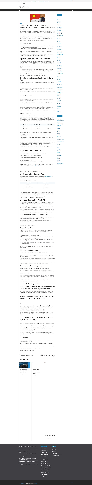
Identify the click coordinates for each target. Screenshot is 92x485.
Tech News (23, 10)
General (58, 134)
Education (33, 10)
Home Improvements (43, 10)
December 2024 (59, 49)
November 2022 (59, 89)
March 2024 (59, 63)
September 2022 (60, 92)
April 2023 (59, 81)
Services (58, 153)
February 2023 (59, 84)
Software (58, 157)
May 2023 (58, 79)
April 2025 (59, 43)
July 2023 (58, 76)
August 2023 (59, 74)
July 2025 (58, 38)
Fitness (58, 131)
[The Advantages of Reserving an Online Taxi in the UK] (24, 362)
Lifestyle (50, 10)
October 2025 (59, 33)
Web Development (60, 163)
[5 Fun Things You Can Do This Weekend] (50, 362)
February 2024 (59, 65)
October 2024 (59, 52)
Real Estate (59, 150)
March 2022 (59, 101)
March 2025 (59, 44)
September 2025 (60, 35)
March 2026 (59, 25)
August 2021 (59, 106)
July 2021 (58, 108)
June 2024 (59, 59)
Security (58, 152)
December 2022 (59, 87)
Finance (67, 10)
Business (28, 10)
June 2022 (59, 97)
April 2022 (59, 100)
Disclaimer (54, 451)
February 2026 (59, 27)
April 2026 (59, 24)
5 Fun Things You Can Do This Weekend (50, 436)
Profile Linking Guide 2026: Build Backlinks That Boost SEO (28, 464)
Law (58, 142)
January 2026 (59, 28)
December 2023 (59, 68)
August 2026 (59, 17)
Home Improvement (60, 139)
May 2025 (58, 41)
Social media (59, 155)
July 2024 (58, 57)
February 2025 (59, 46)
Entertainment (59, 126)
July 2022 (58, 95)
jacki (25, 29)
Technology (55, 10)
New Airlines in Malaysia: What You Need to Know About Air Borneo (37, 371)
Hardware (59, 136)
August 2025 (59, 36)
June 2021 (59, 109)
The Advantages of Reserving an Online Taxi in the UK (24, 371)
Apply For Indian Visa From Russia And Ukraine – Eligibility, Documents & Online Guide (47, 355)
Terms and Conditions (55, 455)
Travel (60, 10)
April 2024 (59, 62)
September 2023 (60, 73)
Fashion (58, 128)
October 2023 (59, 71)
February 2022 (59, 103)
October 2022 (59, 90)
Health (37, 10)
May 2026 (58, 22)
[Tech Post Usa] (20, 10)
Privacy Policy (54, 453)
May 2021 (58, 111)
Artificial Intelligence (60, 120)
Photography (59, 149)
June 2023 (59, 78)
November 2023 (59, 70)
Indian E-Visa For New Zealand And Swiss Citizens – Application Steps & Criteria (27, 354)
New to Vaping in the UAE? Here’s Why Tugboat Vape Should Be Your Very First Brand (29, 455)
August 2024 (59, 55)
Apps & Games (43, 448)
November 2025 (59, 32)
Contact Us (54, 449)
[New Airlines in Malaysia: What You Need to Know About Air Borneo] (37, 362)
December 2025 (59, 30)
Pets (58, 147)
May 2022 (58, 98)
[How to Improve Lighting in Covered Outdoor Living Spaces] (20, 451)
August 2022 (59, 93)
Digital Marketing (60, 123)
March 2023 (59, 82)
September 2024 (60, 54)
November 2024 (59, 51)
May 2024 (58, 60)
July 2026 (58, 19)
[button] (25, 10)
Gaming (63, 10)
